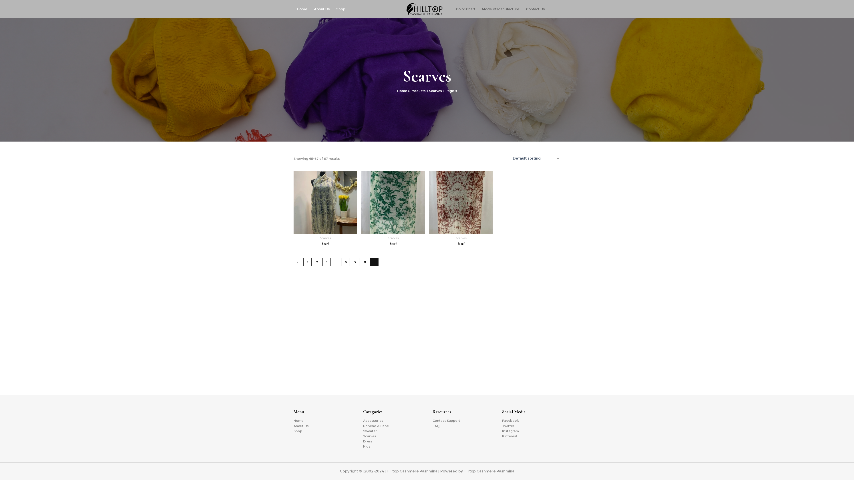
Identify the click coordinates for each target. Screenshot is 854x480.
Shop (340, 9)
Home (302, 9)
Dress (368, 441)
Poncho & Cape (376, 426)
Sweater (370, 431)
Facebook (510, 421)
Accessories (373, 421)
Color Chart (465, 9)
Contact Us (535, 9)
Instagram (510, 431)
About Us (322, 9)
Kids (366, 446)
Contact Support (446, 421)
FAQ (436, 426)
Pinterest (509, 436)
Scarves (369, 436)
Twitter (508, 426)
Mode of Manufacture (500, 9)
